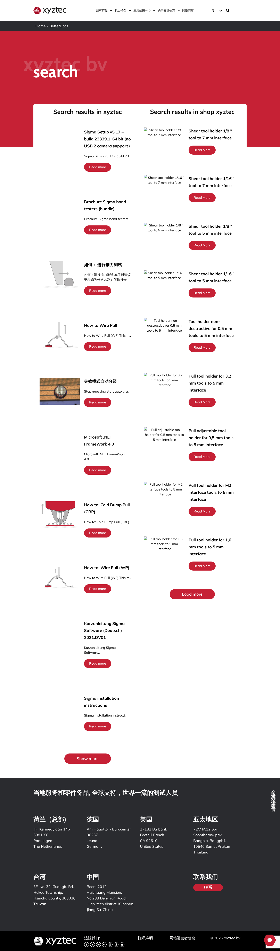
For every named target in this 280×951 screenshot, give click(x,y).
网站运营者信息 (182, 938)
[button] (87, 758)
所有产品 (102, 10)
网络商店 (188, 10)
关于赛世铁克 (166, 10)
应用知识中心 (142, 10)
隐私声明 (145, 938)
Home (40, 26)
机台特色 (120, 10)
